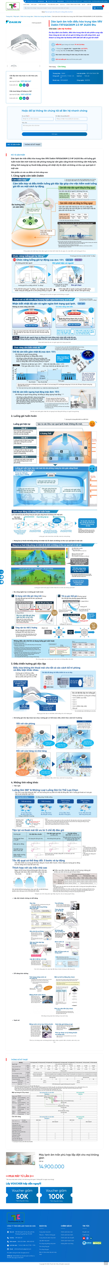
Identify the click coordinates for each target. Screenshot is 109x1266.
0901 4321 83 (60, 1)
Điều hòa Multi (69, 12)
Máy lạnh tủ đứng (60, 12)
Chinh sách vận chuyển (67, 1237)
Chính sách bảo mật (67, 1232)
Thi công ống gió (44, 1249)
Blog (83, 4)
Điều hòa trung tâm (27, 16)
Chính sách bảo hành (67, 1235)
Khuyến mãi (86, 1232)
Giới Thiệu (26, 4)
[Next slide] (39, 66)
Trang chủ (9, 16)
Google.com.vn (25, 1252)
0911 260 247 (41, 1)
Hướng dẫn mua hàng (67, 1243)
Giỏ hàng (99, 8)
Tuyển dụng (86, 1235)
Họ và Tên (25, 116)
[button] (13, 66)
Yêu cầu (24, 122)
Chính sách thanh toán (67, 1240)
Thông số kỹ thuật (32, 144)
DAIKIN (63, 73)
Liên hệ (89, 4)
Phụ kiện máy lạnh (53, 4)
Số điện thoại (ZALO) (62, 116)
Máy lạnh (34, 4)
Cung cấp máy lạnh (44, 1232)
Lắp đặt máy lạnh (44, 1240)
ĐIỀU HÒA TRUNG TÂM (93, 73)
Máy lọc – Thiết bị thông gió (47, 1235)
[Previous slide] (7, 66)
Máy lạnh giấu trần (50, 12)
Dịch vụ (62, 4)
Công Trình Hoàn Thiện (73, 4)
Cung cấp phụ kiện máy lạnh (47, 1237)
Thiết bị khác (42, 4)
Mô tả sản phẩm (14, 144)
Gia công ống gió (44, 1246)
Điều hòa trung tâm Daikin (42, 16)
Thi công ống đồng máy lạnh (47, 1243)
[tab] (14, 145)
